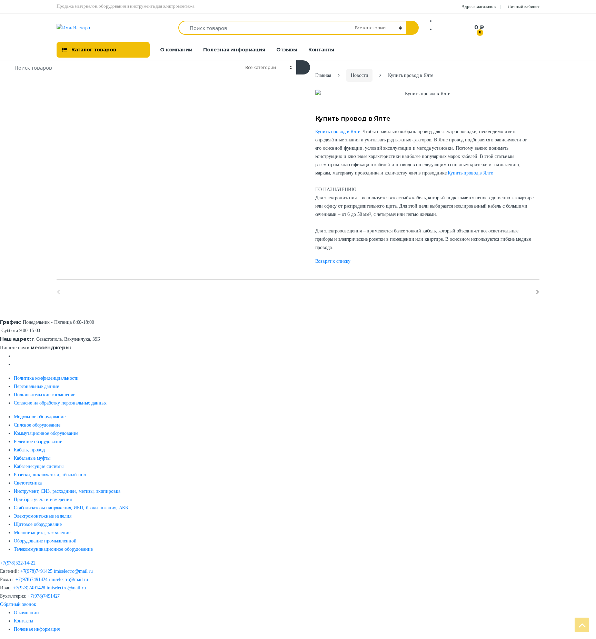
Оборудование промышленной (45, 540)
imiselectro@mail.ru (73, 571)
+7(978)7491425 (36, 571)
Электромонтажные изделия (42, 516)
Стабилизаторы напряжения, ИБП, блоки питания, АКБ (71, 507)
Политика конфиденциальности (46, 378)
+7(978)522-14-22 (18, 563)
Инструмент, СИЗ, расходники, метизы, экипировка (67, 491)
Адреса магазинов (478, 6)
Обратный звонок (18, 604)
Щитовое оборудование (38, 524)
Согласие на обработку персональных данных (60, 403)
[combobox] (264, 28)
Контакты (321, 50)
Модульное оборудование (40, 416)
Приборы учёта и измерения (43, 499)
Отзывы (286, 50)
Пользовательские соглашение (44, 394)
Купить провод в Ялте (337, 131)
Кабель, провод (29, 449)
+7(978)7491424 (32, 579)
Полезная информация (234, 50)
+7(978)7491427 (44, 596)
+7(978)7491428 (29, 587)
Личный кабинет (523, 6)
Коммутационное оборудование (46, 433)
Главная (323, 75)
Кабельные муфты (32, 458)
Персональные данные (36, 386)
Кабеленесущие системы (38, 466)
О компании (176, 50)
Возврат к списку (333, 261)
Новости (359, 75)
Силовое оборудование (37, 425)
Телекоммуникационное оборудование (53, 549)
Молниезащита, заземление (42, 532)
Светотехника (28, 483)
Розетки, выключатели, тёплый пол (50, 474)
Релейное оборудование (38, 441)
